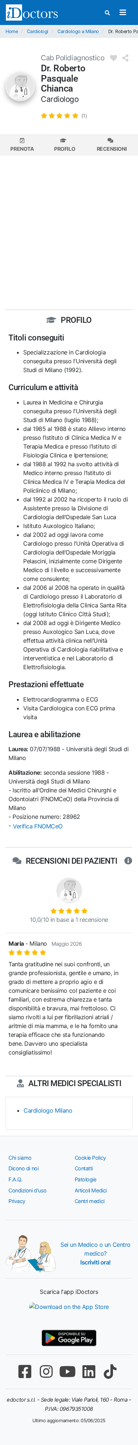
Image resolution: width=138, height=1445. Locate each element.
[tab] (22, 145)
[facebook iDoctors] (25, 1372)
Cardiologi (37, 31)
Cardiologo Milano (48, 1110)
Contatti (84, 1168)
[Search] (107, 12)
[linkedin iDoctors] (89, 1372)
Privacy (16, 1201)
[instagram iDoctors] (46, 1372)
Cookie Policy (90, 1158)
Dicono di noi (23, 1168)
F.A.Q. (15, 1179)
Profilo (64, 149)
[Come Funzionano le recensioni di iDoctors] (128, 861)
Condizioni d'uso (27, 1190)
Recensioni (112, 149)
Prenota (21, 149)
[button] (64, 115)
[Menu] (122, 12)
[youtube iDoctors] (68, 1372)
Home (12, 31)
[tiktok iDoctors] (110, 1372)
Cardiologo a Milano (78, 31)
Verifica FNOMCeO (38, 826)
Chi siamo (20, 1158)
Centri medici (90, 1201)
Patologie (85, 1179)
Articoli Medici (91, 1190)
